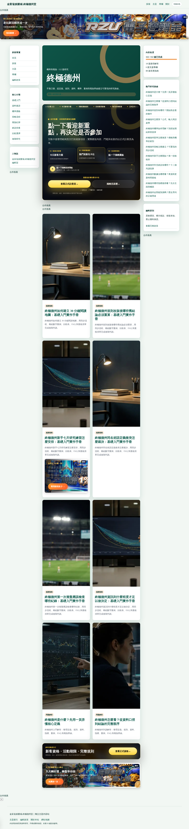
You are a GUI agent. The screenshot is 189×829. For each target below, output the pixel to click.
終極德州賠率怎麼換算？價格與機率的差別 (161, 139)
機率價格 (16, 111)
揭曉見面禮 (113, 184)
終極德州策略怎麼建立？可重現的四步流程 (161, 148)
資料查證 (16, 106)
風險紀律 (16, 122)
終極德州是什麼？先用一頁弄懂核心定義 (161, 94)
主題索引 (14, 820)
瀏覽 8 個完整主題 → (55, 94)
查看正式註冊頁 (69, 184)
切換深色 (177, 4)
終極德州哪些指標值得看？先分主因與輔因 (161, 185)
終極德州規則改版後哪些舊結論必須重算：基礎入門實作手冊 (115, 314)
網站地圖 (45, 820)
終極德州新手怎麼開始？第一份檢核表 (161, 158)
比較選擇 (16, 133)
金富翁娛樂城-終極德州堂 (21, 4)
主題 (155, 4)
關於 (167, 4)
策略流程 (16, 117)
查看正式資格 (123, 751)
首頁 (14, 58)
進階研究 (16, 139)
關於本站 (35, 820)
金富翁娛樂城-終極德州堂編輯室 (23, 161)
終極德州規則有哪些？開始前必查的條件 (161, 112)
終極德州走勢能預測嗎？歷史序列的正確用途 (161, 194)
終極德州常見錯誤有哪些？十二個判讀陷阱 (161, 167)
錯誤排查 (16, 128)
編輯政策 (16, 80)
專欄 (161, 4)
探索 (148, 4)
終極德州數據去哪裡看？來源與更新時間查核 (161, 176)
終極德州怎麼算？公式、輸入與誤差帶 (161, 121)
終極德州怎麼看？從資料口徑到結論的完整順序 (161, 103)
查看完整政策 (152, 226)
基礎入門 (16, 100)
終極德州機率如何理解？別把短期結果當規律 (161, 130)
